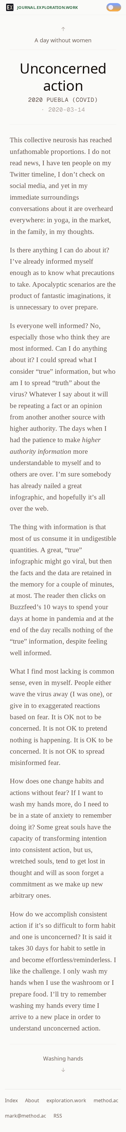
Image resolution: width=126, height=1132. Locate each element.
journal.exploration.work (47, 7)
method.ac (106, 1100)
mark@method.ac (25, 1115)
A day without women (63, 34)
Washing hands (63, 1064)
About (32, 1100)
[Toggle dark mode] (115, 7)
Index (11, 1100)
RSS (58, 1115)
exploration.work (66, 1100)
